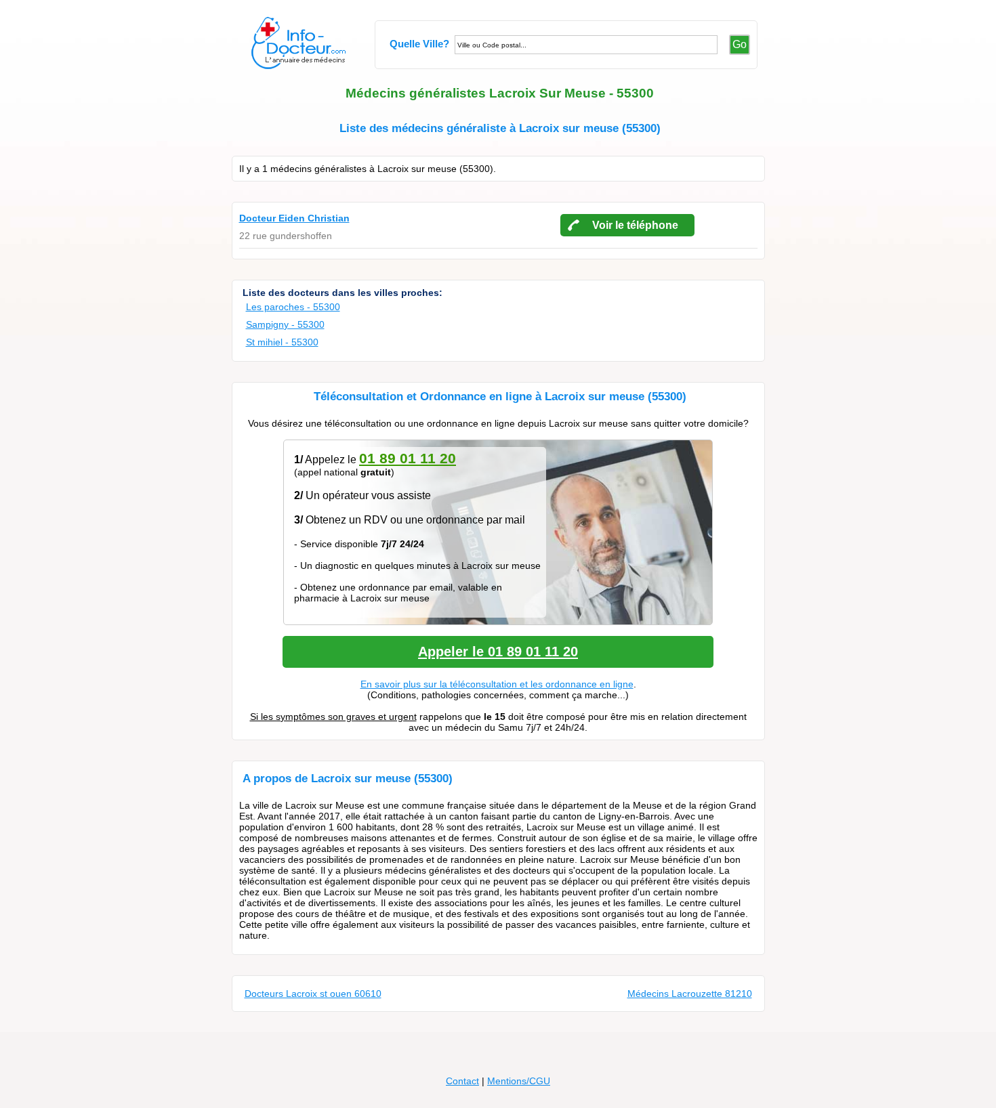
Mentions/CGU (518, 1080)
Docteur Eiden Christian (294, 218)
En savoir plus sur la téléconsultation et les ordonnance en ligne (497, 684)
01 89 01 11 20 (407, 458)
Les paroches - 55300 (293, 306)
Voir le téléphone (635, 225)
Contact (462, 1080)
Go (739, 44)
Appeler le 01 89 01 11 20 (498, 651)
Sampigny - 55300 (285, 324)
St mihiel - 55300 (282, 342)
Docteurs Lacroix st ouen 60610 (313, 993)
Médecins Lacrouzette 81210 (689, 993)
